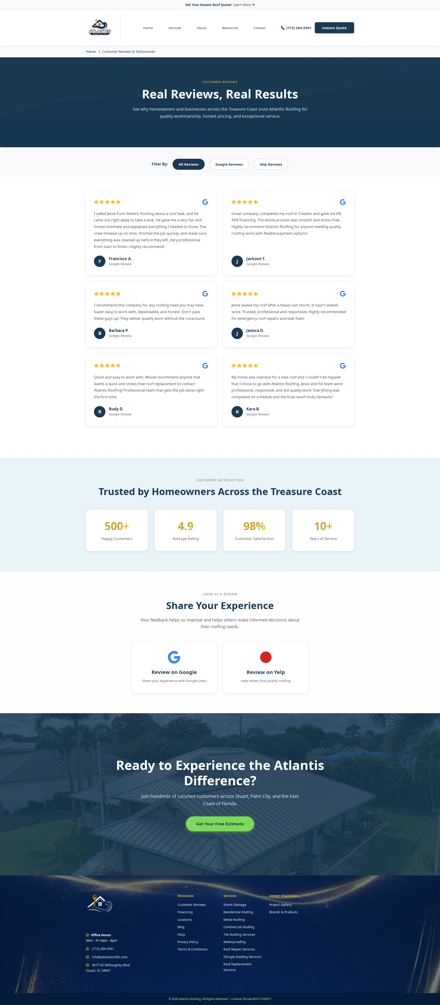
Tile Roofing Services (239, 934)
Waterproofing (234, 942)
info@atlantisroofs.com (109, 957)
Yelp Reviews (271, 164)
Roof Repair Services (239, 949)
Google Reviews (229, 164)
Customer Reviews (192, 904)
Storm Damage (234, 904)
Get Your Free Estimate (220, 824)
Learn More (242, 5)
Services (174, 27)
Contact (260, 27)
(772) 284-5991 (103, 949)
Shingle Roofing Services (242, 957)
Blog (181, 927)
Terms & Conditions (193, 949)
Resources (230, 27)
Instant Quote (334, 27)
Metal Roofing (234, 919)
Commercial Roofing (238, 927)
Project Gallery (280, 904)
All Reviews (188, 164)
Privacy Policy (188, 942)
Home (148, 27)
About (201, 27)
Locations (185, 919)
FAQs (181, 934)
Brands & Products (283, 912)
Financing (185, 912)
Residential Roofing (238, 912)
